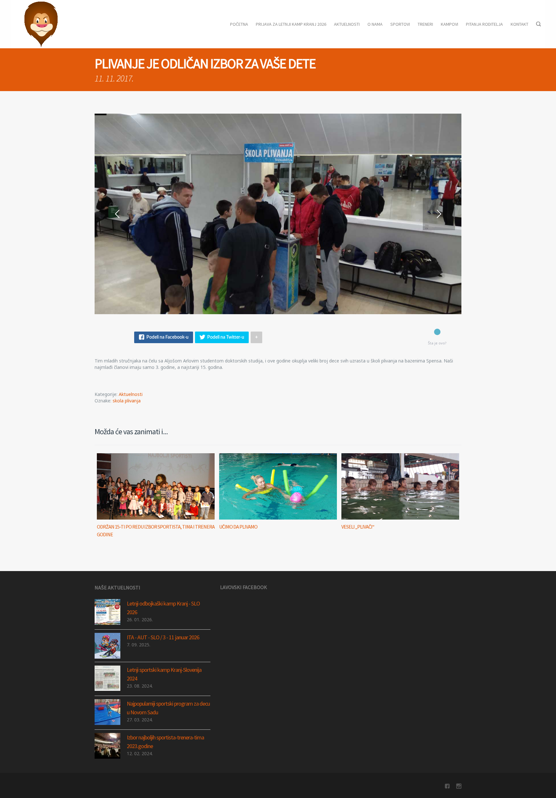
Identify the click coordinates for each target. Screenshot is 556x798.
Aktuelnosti (131, 394)
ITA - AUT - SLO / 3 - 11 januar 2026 (163, 637)
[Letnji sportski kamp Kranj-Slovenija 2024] (107, 678)
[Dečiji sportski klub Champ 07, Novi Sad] (40, 24)
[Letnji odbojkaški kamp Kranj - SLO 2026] (107, 612)
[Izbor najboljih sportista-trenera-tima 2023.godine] (107, 746)
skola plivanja (127, 401)
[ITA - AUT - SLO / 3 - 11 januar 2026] (107, 646)
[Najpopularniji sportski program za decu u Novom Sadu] (107, 712)
